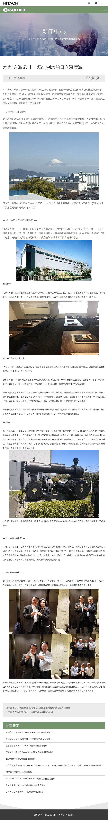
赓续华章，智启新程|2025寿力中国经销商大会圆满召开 (30, 739)
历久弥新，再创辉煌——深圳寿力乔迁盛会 (24, 792)
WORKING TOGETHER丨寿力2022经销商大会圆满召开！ (31, 779)
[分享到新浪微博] (88, 78)
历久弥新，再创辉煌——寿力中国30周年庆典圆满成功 (29, 752)
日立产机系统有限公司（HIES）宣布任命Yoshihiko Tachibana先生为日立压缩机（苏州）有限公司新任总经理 (53, 765)
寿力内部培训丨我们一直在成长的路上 (34, 711)
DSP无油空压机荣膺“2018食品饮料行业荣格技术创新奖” (43, 708)
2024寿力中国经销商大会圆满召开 (21, 759)
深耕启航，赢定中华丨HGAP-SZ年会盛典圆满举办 (28, 732)
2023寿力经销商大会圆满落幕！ (20, 772)
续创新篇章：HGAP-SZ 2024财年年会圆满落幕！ (27, 746)
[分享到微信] (93, 78)
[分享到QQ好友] (98, 78)
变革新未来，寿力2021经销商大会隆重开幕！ (26, 785)
